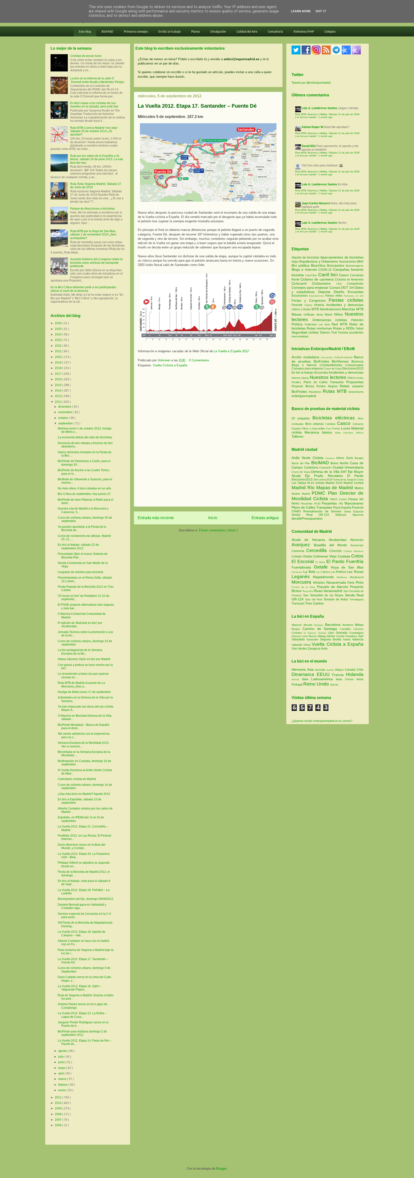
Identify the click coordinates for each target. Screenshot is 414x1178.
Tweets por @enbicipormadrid (311, 82)
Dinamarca (304, 674)
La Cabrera (323, 571)
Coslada (344, 556)
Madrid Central (353, 483)
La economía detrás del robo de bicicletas (85, 437)
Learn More (301, 11)
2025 (58, 329)
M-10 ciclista (316, 483)
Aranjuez (303, 544)
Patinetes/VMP (303, 32)
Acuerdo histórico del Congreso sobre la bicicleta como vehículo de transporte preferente (96, 263)
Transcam (298, 603)
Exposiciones (317, 295)
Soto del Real (314, 599)
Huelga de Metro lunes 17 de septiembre (84, 692)
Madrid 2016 (334, 483)
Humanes (297, 572)
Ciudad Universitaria (348, 467)
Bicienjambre (336, 265)
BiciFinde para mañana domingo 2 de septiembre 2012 (82, 1033)
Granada (342, 632)
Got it (321, 11)
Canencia (299, 551)
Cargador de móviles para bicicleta (80, 572)
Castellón (346, 628)
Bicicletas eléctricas (333, 417)
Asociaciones (348, 261)
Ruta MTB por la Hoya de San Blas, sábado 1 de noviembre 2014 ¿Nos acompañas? (93, 234)
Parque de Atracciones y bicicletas (92, 208)
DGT (345, 287)
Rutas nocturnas (320, 328)
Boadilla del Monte (332, 545)
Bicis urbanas (314, 424)
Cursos (335, 287)
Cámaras (358, 423)
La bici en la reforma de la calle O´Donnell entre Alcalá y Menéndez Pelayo (97, 80)
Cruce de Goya (333, 368)
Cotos (357, 555)
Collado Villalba (302, 556)
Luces (345, 428)
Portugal (297, 684)
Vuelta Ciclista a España (170, 365)
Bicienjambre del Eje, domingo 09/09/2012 (85, 899)
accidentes (356, 332)
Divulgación (218, 32)
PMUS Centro (355, 377)
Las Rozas (355, 572)
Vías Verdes (300, 648)
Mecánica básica (318, 432)
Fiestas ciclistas (346, 300)
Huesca (297, 636)
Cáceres (358, 628)
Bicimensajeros (354, 265)
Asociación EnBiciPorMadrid (336, 357)
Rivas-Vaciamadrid (328, 591)
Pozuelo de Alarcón (333, 587)
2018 (58, 368)
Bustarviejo (357, 545)
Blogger (221, 1168)
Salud (359, 328)
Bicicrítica (319, 265)
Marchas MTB (352, 309)
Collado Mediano (353, 551)
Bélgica (340, 669)
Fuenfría (354, 561)
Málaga (322, 636)
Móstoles (319, 582)
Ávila (324, 648)
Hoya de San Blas (347, 567)
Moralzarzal (356, 577)
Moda (320, 314)
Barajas (359, 458)
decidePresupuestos (307, 518)
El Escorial (304, 561)
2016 (58, 379)
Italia (306, 679)
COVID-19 (325, 269)
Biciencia (357, 361)
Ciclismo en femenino (349, 279)
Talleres (325, 332)
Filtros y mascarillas (313, 428)
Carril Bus (311, 275)
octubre (63, 418)
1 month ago (325, 117)
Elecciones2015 (352, 368)
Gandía (323, 633)
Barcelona (333, 625)
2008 (58, 1114)
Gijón (332, 632)
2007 (58, 1119)
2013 (58, 396)
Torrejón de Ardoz (337, 599)
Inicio (212, 518)
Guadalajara (356, 632)
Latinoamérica (323, 679)
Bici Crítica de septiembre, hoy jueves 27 (84, 494)
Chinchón (336, 551)
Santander (313, 639)
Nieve (329, 314)
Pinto (359, 582)
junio (61, 1062)
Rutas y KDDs (344, 328)
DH (352, 287)
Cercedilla (317, 550)
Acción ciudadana (305, 357)
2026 (58, 323)
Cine (341, 283)
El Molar (321, 562)
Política (298, 324)
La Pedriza (339, 572)
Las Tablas (299, 483)
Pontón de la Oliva (304, 587)
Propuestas (354, 382)
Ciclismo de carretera (317, 279)
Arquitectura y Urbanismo (319, 261)
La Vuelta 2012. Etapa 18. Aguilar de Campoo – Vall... (81, 933)
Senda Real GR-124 (313, 514)
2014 (58, 390)
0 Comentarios (199, 360)
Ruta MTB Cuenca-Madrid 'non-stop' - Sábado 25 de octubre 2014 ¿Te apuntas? (94, 131)
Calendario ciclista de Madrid (77, 779)
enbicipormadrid (304, 396)
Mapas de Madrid (335, 487)
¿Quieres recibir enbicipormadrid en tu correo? (322, 721)
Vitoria (307, 644)
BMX (360, 261)
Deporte (326, 292)
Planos (195, 32)
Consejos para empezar (310, 287)
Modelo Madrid (302, 493)
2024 (58, 334)
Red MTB (340, 324)
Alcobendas (339, 540)
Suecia (334, 684)
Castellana (311, 467)
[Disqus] (208, 438)
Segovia (326, 639)
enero (62, 1090)
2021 (58, 351)
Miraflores (343, 577)
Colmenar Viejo (325, 556)
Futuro (309, 305)
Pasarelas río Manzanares (342, 503)
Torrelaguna (356, 599)
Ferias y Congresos (310, 300)
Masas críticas (304, 314)
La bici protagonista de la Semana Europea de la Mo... (80, 651)
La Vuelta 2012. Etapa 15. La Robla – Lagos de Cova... (82, 1015)
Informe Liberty (300, 377)
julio (61, 1056)
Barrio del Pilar (301, 463)
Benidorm (348, 624)
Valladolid (297, 644)
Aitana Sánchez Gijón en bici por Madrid (84, 659)
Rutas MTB (335, 391)
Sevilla (337, 639)
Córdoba (298, 632)
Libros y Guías (301, 309)
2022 (58, 345)
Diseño (341, 292)
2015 (58, 385)
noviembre (65, 412)
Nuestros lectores (328, 377)
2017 (58, 373)
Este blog (85, 32)
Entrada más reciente (156, 518)
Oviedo (341, 636)
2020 (58, 357)
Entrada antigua (265, 518)
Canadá (350, 669)
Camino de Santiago (321, 629)
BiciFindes (321, 361)
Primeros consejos (136, 32)
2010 (58, 1103)
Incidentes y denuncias (344, 305)
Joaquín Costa (355, 479)
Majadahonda (325, 577)
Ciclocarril (302, 283)
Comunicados (354, 365)
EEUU (324, 674)
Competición (355, 283)
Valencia (357, 639)
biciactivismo (356, 391)
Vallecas (343, 514)
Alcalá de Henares (310, 540)
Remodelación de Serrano (323, 511)
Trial (334, 332)
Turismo (343, 332)
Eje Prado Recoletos (326, 476)
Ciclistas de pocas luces (86, 56)
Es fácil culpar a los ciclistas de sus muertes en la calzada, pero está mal (94, 104)
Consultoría (275, 32)
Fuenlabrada (303, 567)
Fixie (328, 428)
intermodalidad (300, 336)
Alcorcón (356, 540)
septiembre (66, 423)
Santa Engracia (353, 511)
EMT (344, 472)
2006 (58, 1125)
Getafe (322, 566)
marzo (62, 1079)
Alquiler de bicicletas (306, 257)
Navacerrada (337, 582)
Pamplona (351, 636)
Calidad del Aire (246, 32)
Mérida (331, 636)
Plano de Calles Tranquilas (324, 382)
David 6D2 (309, 146)
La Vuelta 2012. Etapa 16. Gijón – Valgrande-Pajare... (80, 988)
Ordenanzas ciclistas (331, 320)
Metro (359, 488)
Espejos (296, 428)
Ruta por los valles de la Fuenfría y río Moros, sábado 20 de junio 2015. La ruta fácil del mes (96, 159)
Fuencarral (339, 479)
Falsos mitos (334, 295)
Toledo (347, 639)
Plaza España (342, 507)
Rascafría (308, 591)
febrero (63, 1084)
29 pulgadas (301, 418)
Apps (295, 261)
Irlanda (297, 679)
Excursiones (300, 295)
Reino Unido (316, 683)
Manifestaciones (331, 309)
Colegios (329, 32)
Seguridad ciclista (306, 332)
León (305, 636)
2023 (58, 340)
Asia (311, 669)
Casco (344, 275)
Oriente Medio (354, 679)
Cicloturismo (324, 283)
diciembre (65, 406)
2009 (58, 1108)
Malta (340, 679)
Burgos (297, 628)
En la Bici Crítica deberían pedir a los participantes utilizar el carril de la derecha (83, 289)
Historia (320, 305)
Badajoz (319, 625)
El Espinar (311, 633)
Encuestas (355, 292)
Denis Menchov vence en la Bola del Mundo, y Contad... (81, 846)
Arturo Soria (345, 458)
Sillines (359, 432)
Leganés (302, 576)
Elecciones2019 (323, 479)
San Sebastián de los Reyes (324, 595)
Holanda (354, 674)
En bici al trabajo (169, 32)
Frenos (336, 428)
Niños (339, 314)
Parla (351, 582)
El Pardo (355, 476)
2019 (58, 362)
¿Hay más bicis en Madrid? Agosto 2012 (84, 794)
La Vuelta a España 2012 (231, 351)
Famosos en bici (353, 295)
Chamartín (326, 467)
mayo (62, 1068)
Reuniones (315, 391)
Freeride (298, 305)
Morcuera (302, 582)
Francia (339, 675)
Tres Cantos (314, 603)
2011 (58, 1097)
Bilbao (359, 625)
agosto (63, 1051)
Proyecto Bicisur (303, 386)
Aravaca (330, 458)
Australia (320, 669)
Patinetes (357, 320)
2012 (58, 402)
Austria (330, 669)
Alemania (299, 669)
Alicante (308, 624)
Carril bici (328, 274)
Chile (359, 669)
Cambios (330, 423)
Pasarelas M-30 (311, 503)
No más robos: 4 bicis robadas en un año (84, 488)
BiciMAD (107, 32)
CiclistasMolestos (331, 365)
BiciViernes (340, 361)
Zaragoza (314, 648)
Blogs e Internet (305, 269)
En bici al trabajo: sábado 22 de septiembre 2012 (78, 546)
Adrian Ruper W (312, 127)
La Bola (310, 572)
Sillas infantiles (344, 432)
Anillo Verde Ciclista (308, 458)
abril (61, 1073)
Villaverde (357, 514)
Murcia (313, 636)
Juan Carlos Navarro (316, 203)
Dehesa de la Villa (326, 472)
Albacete (297, 624)
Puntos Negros (327, 386)
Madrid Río (304, 487)
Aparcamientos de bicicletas (341, 257)
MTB (315, 309)
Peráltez (296, 382)
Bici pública (301, 265)
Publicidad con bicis (318, 324)
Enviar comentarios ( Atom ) (218, 530)
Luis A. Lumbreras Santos (319, 108)
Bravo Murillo (340, 463)
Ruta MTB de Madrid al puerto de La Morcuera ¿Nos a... (81, 684)
